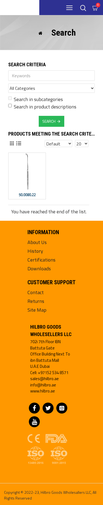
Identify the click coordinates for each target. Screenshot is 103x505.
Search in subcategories (38, 99)
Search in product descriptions (45, 106)
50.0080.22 (27, 195)
